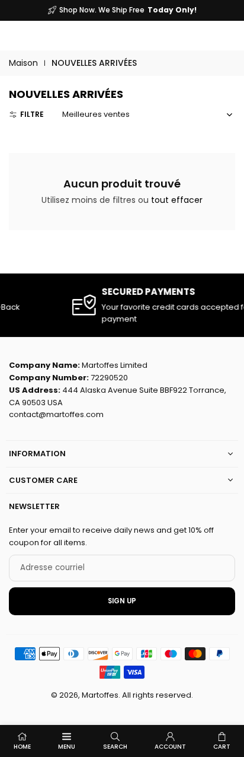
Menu (66, 746)
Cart (221, 746)
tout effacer (177, 200)
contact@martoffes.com (56, 414)
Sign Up (122, 601)
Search (115, 746)
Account (170, 746)
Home (22, 746)
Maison (23, 63)
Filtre (32, 114)
